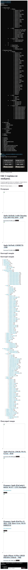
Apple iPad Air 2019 (14, 360)
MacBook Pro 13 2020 (11, 413)
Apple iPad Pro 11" (13, 365)
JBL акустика (9, 125)
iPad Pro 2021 (12, 375)
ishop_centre (20, 166)
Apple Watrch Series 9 (20, 108)
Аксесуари (6, 122)
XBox (16, 47)
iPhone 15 (17, 23)
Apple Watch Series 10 (20, 106)
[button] (4, 5)
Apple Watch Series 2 (20, 117)
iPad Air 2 (11, 288)
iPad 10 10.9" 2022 (19, 33)
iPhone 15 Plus (18, 21)
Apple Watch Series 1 (20, 118)
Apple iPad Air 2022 (14, 362)
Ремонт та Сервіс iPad (8, 148)
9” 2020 (11, 356)
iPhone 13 (17, 27)
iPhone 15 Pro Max (19, 19)
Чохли (7, 126)
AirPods (8, 123)
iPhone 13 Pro (18, 72)
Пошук (20, 185)
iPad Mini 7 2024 (19, 36)
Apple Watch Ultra (19, 39)
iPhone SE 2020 (18, 86)
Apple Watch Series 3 (20, 115)
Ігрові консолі (15, 46)
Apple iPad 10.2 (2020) (14, 358)
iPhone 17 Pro (18, 11)
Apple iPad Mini (13, 364)
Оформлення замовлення (9, 146)
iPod (7, 340)
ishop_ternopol (8, 166)
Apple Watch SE (19, 41)
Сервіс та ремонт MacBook (10, 150)
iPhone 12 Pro (18, 77)
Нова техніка (6, 7)
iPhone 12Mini (18, 79)
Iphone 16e (11, 397)
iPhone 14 (17, 24)
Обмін (5, 134)
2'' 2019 (11, 355)
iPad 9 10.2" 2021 (19, 37)
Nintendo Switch (19, 49)
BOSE (7, 127)
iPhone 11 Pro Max (19, 81)
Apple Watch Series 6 (20, 112)
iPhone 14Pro (12, 386)
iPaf (10, 293)
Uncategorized (6, 263)
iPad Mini (17, 99)
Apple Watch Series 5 (20, 114)
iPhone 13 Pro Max (19, 70)
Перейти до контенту (6, 2)
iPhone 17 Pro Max (19, 10)
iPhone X (17, 91)
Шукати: (3, 185)
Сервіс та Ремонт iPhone (9, 149)
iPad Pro (17, 96)
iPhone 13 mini (18, 74)
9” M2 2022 (12, 357)
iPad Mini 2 (12, 290)
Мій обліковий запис (8, 141)
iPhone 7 (17, 94)
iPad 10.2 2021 (12, 369)
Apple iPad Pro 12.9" (14, 366)
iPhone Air (17, 12)
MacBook (14, 100)
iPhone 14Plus (18, 68)
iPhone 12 (17, 78)
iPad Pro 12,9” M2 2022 (20, 29)
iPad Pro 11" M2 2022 (20, 30)
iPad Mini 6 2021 (19, 34)
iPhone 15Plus (18, 63)
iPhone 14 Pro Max (19, 65)
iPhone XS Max (18, 88)
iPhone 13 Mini (12, 308)
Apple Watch (15, 38)
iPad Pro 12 (12, 374)
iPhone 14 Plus (18, 25)
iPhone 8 (17, 92)
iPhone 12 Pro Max (19, 76)
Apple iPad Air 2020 (14, 361)
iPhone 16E (17, 59)
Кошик (5, 140)
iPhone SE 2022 (18, 85)
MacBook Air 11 (13, 346)
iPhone (13, 9)
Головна (5, 137)
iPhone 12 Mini (12, 301)
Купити (17, 220)
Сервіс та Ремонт (7, 128)
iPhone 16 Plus (18, 16)
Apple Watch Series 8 (20, 109)
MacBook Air (18, 103)
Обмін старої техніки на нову (10, 145)
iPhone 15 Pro (18, 20)
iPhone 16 (17, 18)
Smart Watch (15, 45)
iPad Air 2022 (18, 32)
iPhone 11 (17, 83)
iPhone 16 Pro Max (19, 14)
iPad (13, 28)
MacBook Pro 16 (10, 414)
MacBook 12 (18, 104)
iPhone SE (11, 402)
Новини (5, 135)
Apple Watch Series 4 (20, 113)
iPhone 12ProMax (13, 306)
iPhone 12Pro (12, 304)
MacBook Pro (18, 101)
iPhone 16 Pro (18, 15)
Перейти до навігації (6, 1)
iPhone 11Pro (18, 82)
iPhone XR (17, 87)
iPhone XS (17, 90)
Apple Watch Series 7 (20, 110)
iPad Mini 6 (12, 370)
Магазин (5, 142)
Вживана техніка (7, 50)
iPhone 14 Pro (18, 67)
